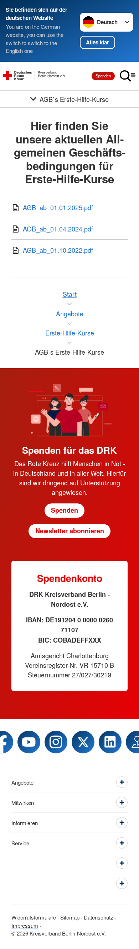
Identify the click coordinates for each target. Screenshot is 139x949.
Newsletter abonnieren (69, 530)
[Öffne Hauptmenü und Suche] (127, 75)
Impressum (24, 925)
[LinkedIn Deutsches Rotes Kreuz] (110, 742)
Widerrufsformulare (33, 917)
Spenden (103, 75)
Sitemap (69, 917)
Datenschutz (98, 917)
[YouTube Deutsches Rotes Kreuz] (28, 742)
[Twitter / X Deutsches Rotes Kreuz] (83, 742)
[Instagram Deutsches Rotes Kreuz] (56, 742)
